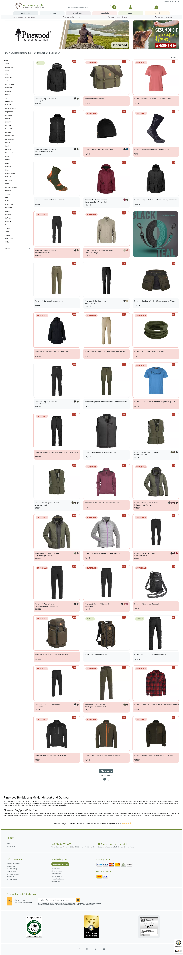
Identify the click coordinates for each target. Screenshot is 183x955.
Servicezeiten (55, 882)
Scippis (7, 225)
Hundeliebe (104, 13)
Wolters (7, 242)
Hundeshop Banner (57, 879)
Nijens (7, 184)
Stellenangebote (56, 871)
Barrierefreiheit (12, 879)
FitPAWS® (8, 122)
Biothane (8, 91)
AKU (6, 74)
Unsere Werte (55, 868)
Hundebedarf (25, 13)
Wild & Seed (9, 238)
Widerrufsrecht (12, 871)
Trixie (7, 232)
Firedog (7, 118)
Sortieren (174, 57)
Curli (6, 98)
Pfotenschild (9, 204)
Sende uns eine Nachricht (114, 844)
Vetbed (7, 235)
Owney (7, 194)
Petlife (7, 201)
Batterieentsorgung (13, 874)
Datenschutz (11, 866)
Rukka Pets (8, 221)
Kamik (7, 146)
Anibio (7, 81)
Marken (131, 13)
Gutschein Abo (56, 874)
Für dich (157, 13)
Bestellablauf (11, 846)
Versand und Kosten (13, 863)
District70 (8, 105)
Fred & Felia (9, 129)
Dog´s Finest (9, 112)
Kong (7, 156)
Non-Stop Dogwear (11, 187)
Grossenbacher (10, 136)
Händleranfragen (57, 876)
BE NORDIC (9, 88)
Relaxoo (7, 211)
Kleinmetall (9, 153)
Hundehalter (78, 13)
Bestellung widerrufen (60, 864)
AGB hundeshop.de (13, 869)
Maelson (8, 166)
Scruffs (7, 228)
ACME (7, 64)
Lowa (7, 163)
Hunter (7, 142)
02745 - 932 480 (62, 844)
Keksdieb (8, 149)
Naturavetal (9, 180)
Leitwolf (7, 160)
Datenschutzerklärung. (88, 904)
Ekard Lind (8, 115)
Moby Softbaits (10, 173)
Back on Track (9, 84)
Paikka (7, 197)
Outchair (8, 190)
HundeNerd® (9, 139)
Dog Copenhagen (10, 108)
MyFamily (8, 177)
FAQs (8, 843)
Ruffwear (8, 218)
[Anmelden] (130, 7)
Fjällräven (8, 125)
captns (7, 94)
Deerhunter (9, 101)
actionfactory (9, 67)
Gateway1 (8, 132)
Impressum (10, 877)
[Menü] (182, 940)
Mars (7, 170)
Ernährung (52, 13)
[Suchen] (114, 7)
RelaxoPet (8, 214)
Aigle (7, 70)
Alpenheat (8, 77)
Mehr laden (106, 771)
